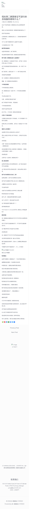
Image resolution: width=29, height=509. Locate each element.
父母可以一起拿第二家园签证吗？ (10, 157)
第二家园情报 (8, 22)
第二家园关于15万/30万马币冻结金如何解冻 (13, 235)
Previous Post (14, 328)
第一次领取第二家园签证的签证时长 (11, 78)
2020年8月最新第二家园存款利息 (10, 300)
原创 (3, 22)
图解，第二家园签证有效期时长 (10, 81)
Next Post (14, 332)
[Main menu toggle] (25, 4)
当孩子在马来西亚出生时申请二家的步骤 (12, 190)
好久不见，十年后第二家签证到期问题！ (12, 112)
